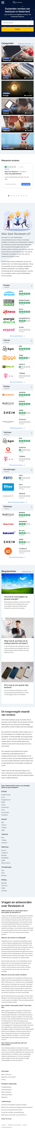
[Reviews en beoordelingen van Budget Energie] (8, 302)
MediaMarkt (4, 858)
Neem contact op (6, 1074)
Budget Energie (5, 794)
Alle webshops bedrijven (16, 557)
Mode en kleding (6, 1092)
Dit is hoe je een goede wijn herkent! (11, 1110)
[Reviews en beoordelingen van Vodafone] (8, 450)
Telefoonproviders (6, 1094)
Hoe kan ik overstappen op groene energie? (15, 598)
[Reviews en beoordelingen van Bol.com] (9, 533)
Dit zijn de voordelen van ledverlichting (12, 1112)
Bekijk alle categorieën (24, 43)
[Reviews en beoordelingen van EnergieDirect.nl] (8, 320)
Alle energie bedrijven (16, 336)
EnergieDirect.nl (6, 800)
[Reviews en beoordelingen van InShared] (8, 496)
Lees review (25, 184)
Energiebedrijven (6, 1087)
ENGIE (3, 802)
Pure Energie (5, 812)
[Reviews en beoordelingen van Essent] (8, 329)
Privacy (3, 1079)
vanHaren (4, 890)
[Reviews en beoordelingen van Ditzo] (8, 487)
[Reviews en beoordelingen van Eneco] (9, 311)
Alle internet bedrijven (16, 382)
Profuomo (4, 885)
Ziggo (3, 830)
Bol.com (3, 850)
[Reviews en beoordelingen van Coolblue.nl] (8, 551)
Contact (3, 1125)
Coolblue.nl (4, 853)
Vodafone (4, 842)
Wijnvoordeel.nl (5, 863)
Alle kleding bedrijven (16, 428)
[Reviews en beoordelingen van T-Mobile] (8, 375)
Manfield (4, 855)
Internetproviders (6, 1089)
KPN (2, 822)
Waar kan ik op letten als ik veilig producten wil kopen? (16, 642)
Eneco (3, 797)
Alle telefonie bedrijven (16, 465)
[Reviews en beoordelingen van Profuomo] (8, 422)
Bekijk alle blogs (26, 571)
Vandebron (4, 815)
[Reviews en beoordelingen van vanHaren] (8, 394)
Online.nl (24, 171)
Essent (3, 805)
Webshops (4, 1097)
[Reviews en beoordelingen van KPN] (8, 348)
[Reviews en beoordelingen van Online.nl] (8, 366)
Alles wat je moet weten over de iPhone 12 (13, 1115)
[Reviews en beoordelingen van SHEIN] (9, 412)
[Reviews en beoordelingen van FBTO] (8, 478)
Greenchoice (5, 807)
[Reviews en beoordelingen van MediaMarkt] (8, 524)
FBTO (3, 873)
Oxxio (3, 810)
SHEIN (3, 860)
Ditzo (2, 870)
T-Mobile (3, 827)
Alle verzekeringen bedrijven (16, 502)
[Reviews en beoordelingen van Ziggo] (9, 357)
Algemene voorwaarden (8, 1077)
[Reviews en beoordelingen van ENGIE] (9, 293)
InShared (4, 875)
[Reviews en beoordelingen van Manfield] (8, 404)
